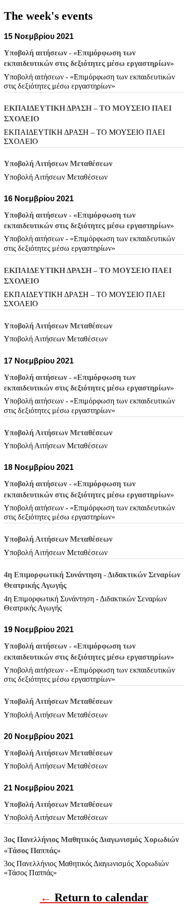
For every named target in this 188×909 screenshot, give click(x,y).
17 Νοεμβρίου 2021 (39, 361)
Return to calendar (101, 897)
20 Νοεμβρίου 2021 (39, 736)
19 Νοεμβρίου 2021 (39, 629)
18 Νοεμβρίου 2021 (39, 467)
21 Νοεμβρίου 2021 (39, 788)
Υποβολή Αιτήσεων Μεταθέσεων (55, 177)
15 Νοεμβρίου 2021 (39, 36)
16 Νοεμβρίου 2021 (39, 199)
